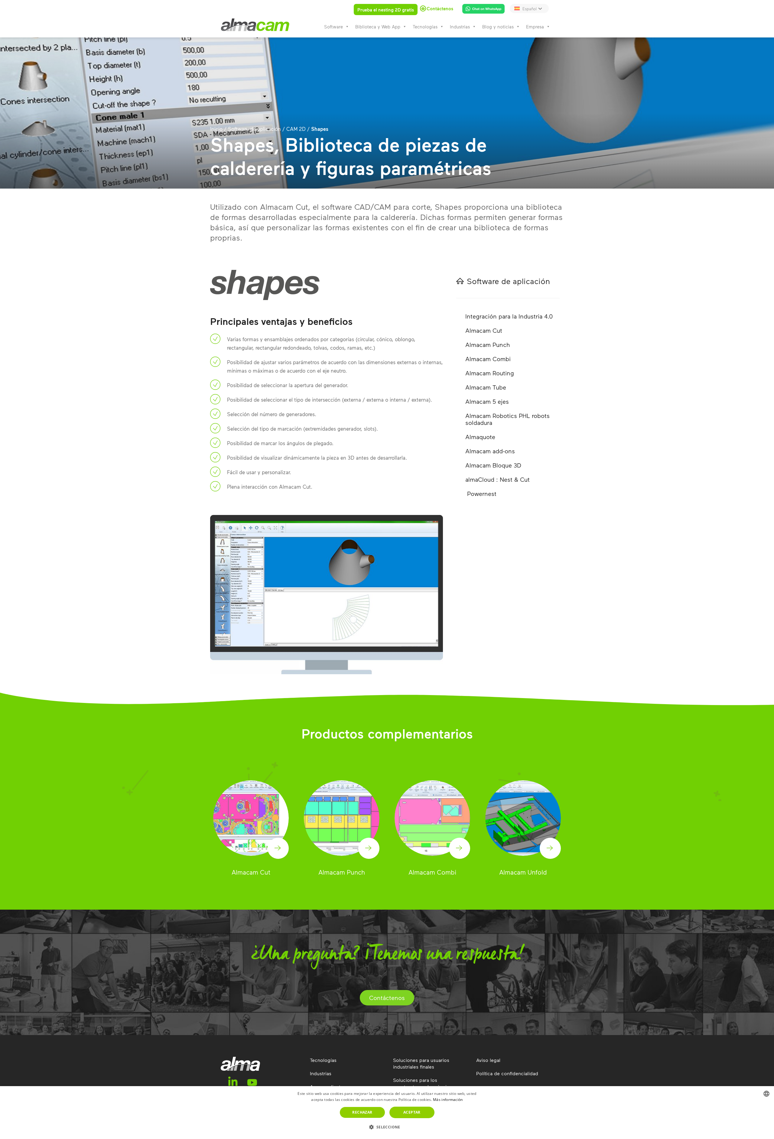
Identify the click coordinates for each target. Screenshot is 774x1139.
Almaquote (480, 436)
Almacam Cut (483, 330)
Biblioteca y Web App (377, 26)
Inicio (216, 129)
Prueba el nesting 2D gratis (385, 9)
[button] (387, 1127)
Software (333, 26)
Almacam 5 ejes (487, 401)
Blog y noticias (498, 26)
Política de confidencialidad (507, 1073)
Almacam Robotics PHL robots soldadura (507, 419)
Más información (448, 1099)
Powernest (480, 493)
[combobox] (766, 1094)
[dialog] (387, 1112)
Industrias (460, 26)
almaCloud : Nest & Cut (497, 479)
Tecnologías (425, 26)
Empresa (535, 26)
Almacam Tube (485, 387)
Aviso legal (488, 1060)
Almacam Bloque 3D (493, 465)
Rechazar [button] (362, 1112)
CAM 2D (296, 129)
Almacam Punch (487, 344)
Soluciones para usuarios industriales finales (421, 1063)
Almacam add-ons (490, 451)
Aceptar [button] (412, 1112)
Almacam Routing (489, 373)
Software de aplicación (254, 129)
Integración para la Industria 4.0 (509, 316)
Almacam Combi (488, 358)
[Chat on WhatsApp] (481, 10)
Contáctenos (387, 997)
